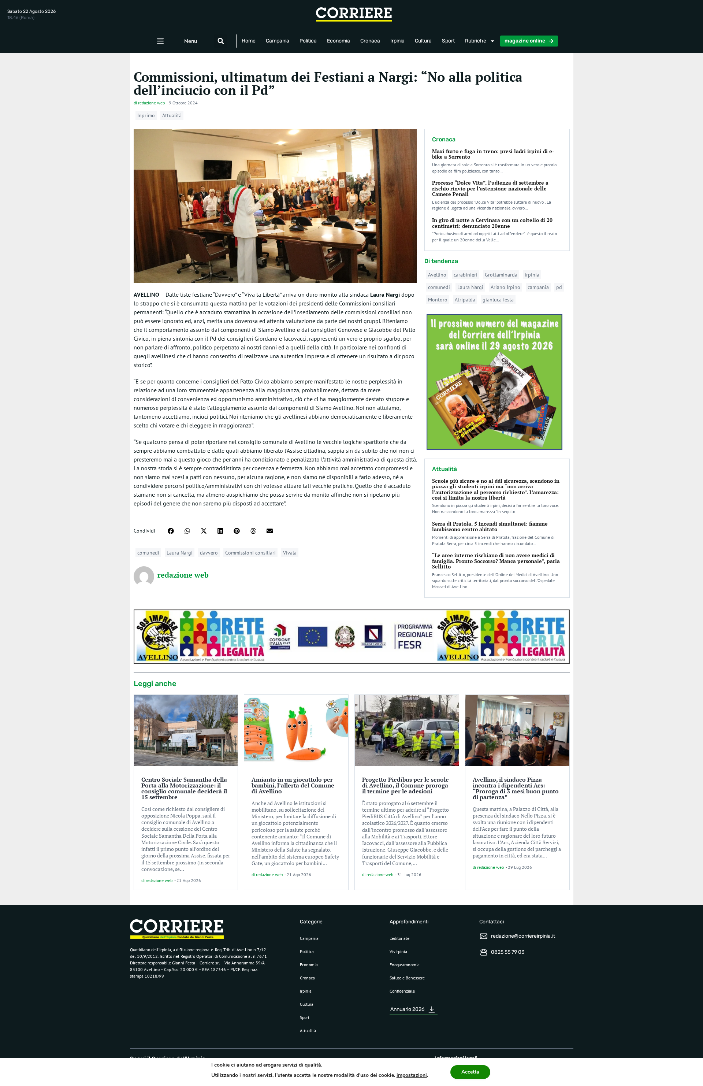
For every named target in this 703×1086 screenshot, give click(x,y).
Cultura (423, 41)
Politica (308, 41)
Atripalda (465, 299)
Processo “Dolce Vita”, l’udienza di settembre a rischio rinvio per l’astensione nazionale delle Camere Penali (490, 188)
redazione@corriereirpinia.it (523, 936)
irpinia (532, 274)
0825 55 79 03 (507, 952)
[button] (220, 41)
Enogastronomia (405, 964)
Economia (338, 41)
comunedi (148, 552)
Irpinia (397, 41)
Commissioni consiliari (250, 552)
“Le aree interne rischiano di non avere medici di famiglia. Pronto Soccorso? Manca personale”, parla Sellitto (496, 561)
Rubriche (475, 41)
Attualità (172, 115)
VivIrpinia (398, 951)
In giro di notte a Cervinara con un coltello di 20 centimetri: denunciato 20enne (492, 222)
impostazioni (412, 1075)
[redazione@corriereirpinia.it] (483, 936)
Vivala (290, 552)
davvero (209, 552)
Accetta (470, 1071)
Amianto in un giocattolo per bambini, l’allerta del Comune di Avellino (293, 785)
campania (538, 287)
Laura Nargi (180, 552)
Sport (448, 41)
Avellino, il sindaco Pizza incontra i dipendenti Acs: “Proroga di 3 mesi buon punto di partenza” (516, 788)
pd (559, 287)
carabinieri (465, 274)
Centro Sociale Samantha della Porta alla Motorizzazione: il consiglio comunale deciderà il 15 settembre (184, 788)
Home (249, 41)
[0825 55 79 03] (483, 952)
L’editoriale (399, 938)
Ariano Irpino (505, 287)
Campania (277, 41)
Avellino (437, 274)
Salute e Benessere (407, 978)
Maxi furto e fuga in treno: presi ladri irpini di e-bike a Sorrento (493, 154)
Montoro (437, 299)
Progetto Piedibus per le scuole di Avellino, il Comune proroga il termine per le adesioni (405, 785)
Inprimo (146, 115)
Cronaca (370, 41)
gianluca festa (498, 299)
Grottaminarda (501, 274)
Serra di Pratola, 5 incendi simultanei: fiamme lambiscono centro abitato (490, 526)
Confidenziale (402, 991)
